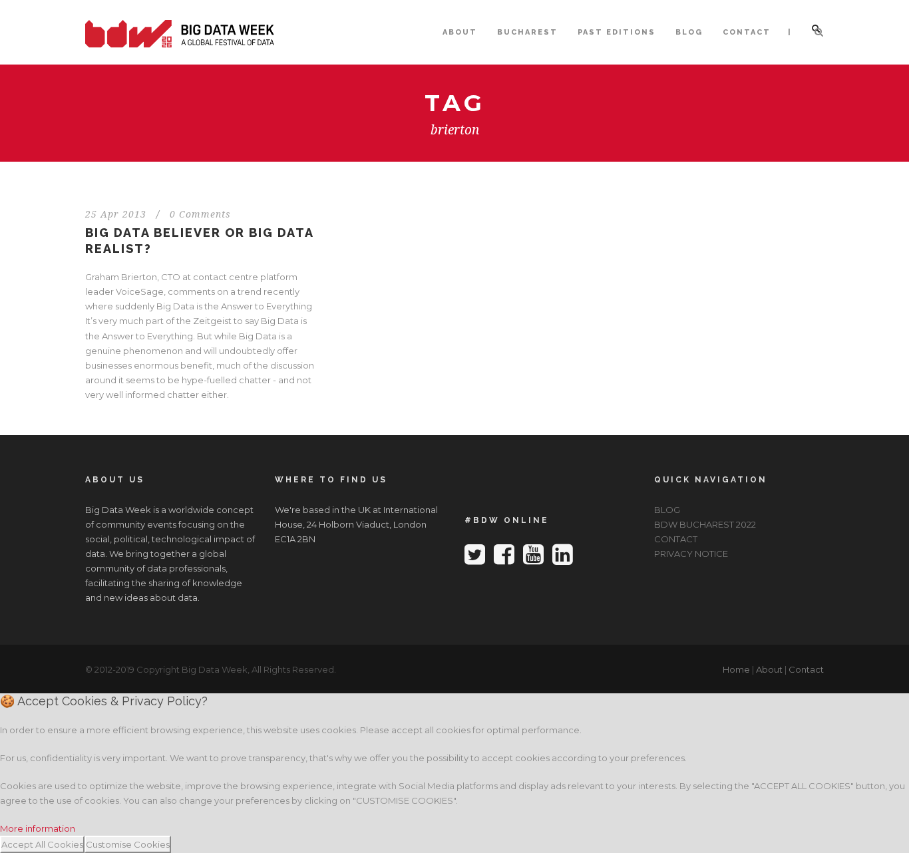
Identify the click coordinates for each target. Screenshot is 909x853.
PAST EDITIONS (616, 32)
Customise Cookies (128, 844)
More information (37, 828)
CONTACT (747, 32)
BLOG (689, 32)
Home (736, 669)
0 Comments (200, 214)
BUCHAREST (527, 32)
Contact (806, 669)
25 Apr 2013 (115, 214)
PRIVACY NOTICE (691, 553)
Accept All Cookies (42, 844)
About (769, 669)
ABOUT (460, 32)
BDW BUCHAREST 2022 (705, 524)
